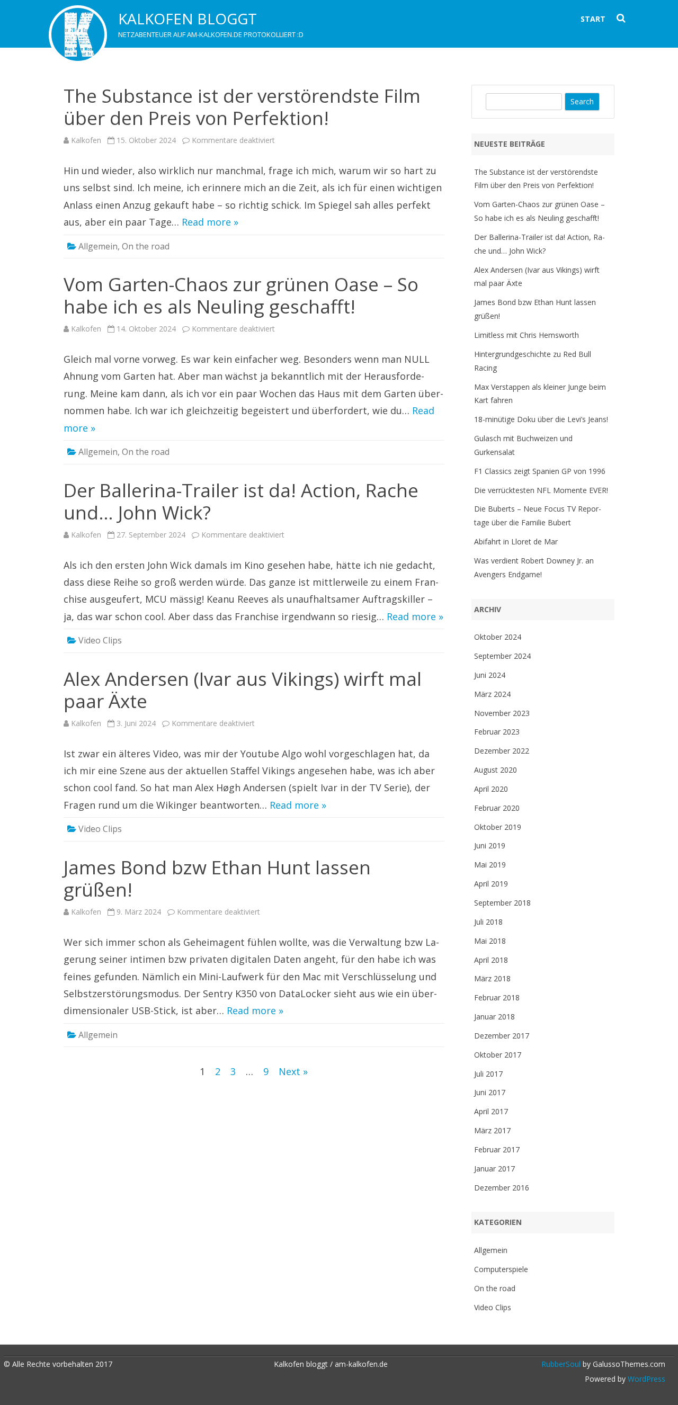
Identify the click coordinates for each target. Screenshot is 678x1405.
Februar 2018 (497, 997)
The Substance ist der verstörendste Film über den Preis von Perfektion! (242, 106)
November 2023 (502, 713)
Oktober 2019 (497, 827)
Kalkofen (86, 140)
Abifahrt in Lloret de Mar (516, 541)
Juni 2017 (489, 1092)
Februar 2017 (497, 1149)
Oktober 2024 (497, 637)
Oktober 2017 (497, 1055)
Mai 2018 (490, 941)
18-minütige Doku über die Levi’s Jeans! (541, 419)
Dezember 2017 (501, 1036)
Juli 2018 (488, 922)
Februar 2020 (497, 808)
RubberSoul (561, 1364)
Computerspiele (501, 1269)
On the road (146, 246)
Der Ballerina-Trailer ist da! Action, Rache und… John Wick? (241, 501)
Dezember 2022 (501, 751)
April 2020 (491, 789)
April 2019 (491, 884)
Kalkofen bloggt (187, 18)
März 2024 (492, 694)
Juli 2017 (488, 1074)
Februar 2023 (497, 732)
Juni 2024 (489, 675)
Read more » (210, 222)
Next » (293, 1071)
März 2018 (492, 978)
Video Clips (100, 640)
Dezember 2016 (501, 1188)
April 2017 (491, 1111)
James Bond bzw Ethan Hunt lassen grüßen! (217, 878)
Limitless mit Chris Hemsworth (526, 335)
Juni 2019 (489, 845)
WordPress (645, 1379)
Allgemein (98, 246)
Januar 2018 (494, 1017)
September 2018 (502, 903)
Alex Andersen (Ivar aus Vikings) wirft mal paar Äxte (243, 689)
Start (593, 19)
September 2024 (502, 656)
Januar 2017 (494, 1169)
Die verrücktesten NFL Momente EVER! (541, 490)
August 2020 (495, 770)
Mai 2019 (490, 865)
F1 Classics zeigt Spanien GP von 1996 (539, 471)
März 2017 (492, 1130)
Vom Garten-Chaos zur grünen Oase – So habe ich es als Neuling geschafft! (241, 295)
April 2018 (491, 960)
